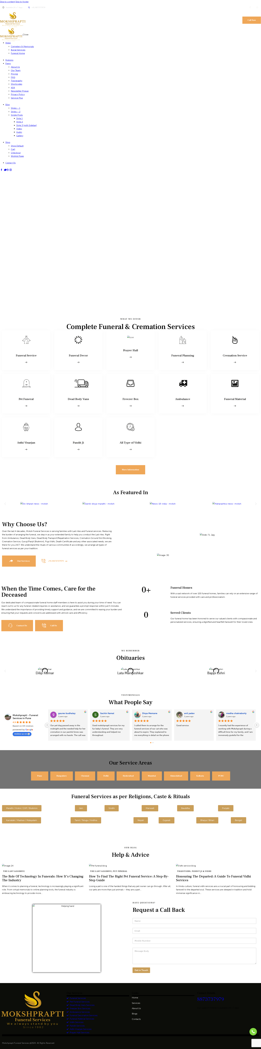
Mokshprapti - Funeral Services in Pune (25, 717)
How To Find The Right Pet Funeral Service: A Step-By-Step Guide (129, 878)
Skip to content (7, 1)
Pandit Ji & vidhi (202, 871)
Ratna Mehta (232, 713)
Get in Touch (141, 970)
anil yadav (105, 713)
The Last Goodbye (14, 871)
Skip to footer (22, 1)
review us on (20, 733)
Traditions (184, 871)
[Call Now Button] (253, 1031)
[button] (5, 503)
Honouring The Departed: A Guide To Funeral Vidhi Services (213, 878)
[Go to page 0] (150, 742)
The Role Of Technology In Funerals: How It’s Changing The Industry (42, 878)
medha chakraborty (152, 713)
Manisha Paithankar (194, 713)
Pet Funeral (120, 871)
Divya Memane (65, 713)
